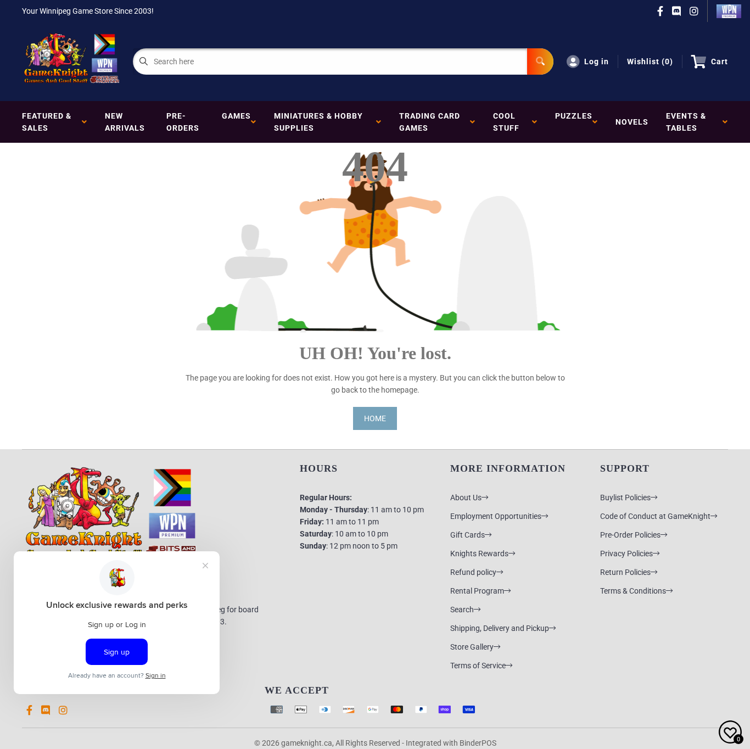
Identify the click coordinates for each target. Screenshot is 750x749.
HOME (375, 418)
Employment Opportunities (495, 516)
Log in (596, 61)
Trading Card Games (429, 121)
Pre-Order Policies (630, 534)
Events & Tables (686, 121)
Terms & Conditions (633, 590)
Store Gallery (472, 646)
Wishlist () (650, 61)
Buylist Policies (625, 497)
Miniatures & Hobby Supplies (318, 121)
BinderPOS (478, 743)
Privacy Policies (626, 553)
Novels (631, 122)
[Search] (540, 61)
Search (462, 609)
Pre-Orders (182, 121)
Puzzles (573, 121)
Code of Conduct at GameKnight (655, 516)
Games (236, 121)
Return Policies (625, 572)
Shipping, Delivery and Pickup (499, 628)
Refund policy (473, 572)
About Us (466, 497)
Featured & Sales (46, 121)
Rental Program (477, 590)
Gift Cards (467, 534)
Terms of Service (478, 665)
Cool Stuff (508, 121)
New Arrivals (125, 121)
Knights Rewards (479, 553)
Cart (719, 61)
